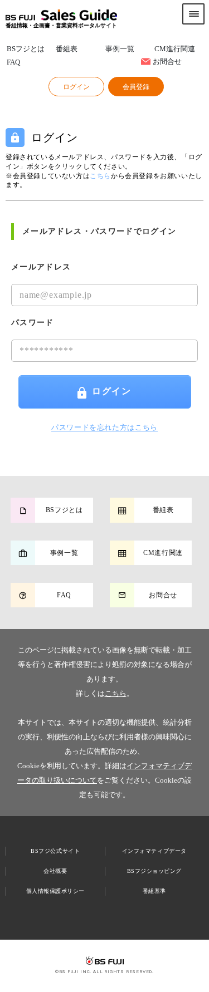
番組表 (66, 49)
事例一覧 (119, 49)
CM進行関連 (174, 49)
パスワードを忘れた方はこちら (104, 427)
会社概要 (55, 871)
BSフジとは (26, 49)
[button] (76, 86)
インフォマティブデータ (154, 851)
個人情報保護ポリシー (55, 891)
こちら (116, 693)
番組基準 (154, 891)
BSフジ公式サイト (55, 851)
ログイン (111, 391)
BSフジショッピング (154, 871)
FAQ (13, 62)
